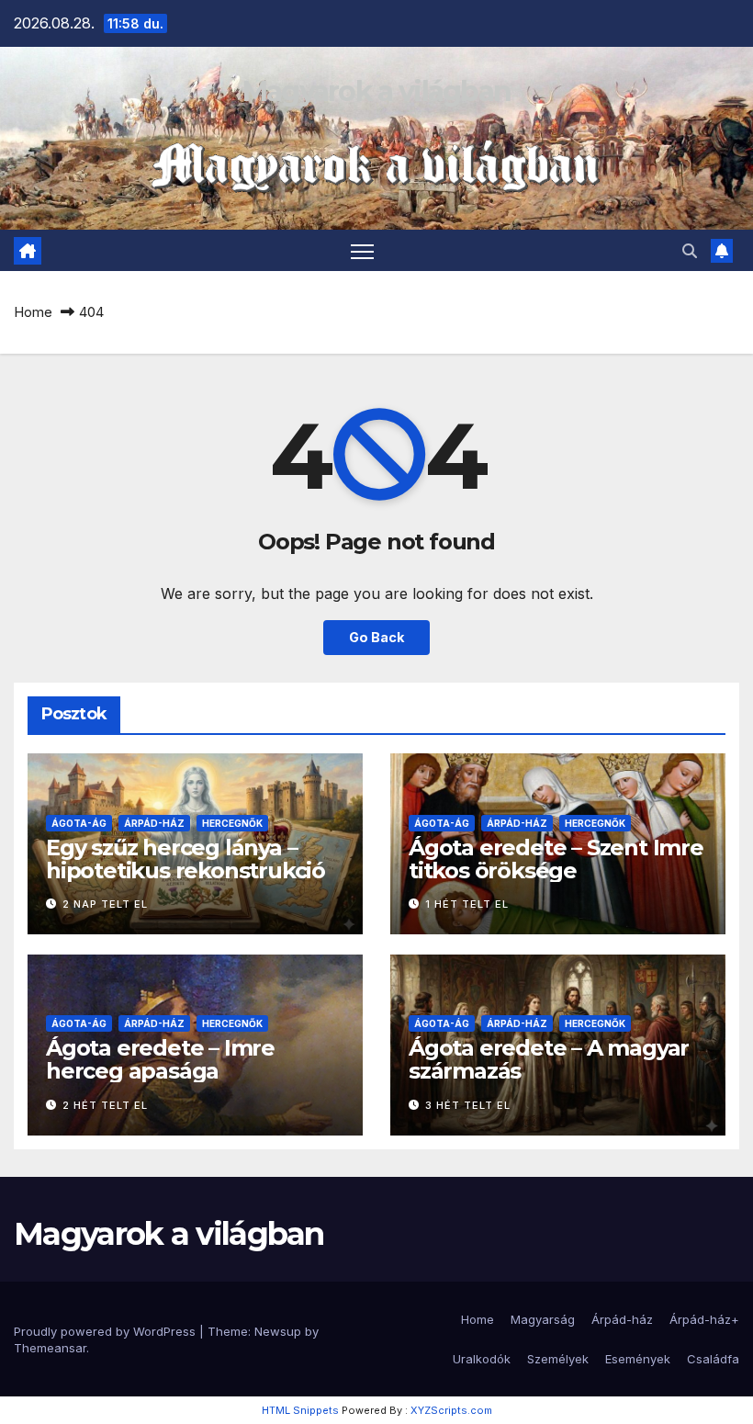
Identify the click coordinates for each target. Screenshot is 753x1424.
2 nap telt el (105, 904)
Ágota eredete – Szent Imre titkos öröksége (556, 859)
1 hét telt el (467, 904)
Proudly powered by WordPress (106, 1331)
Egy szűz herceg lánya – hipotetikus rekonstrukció (185, 859)
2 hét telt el (105, 1105)
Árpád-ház (154, 823)
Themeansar (50, 1347)
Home (33, 312)
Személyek (558, 1358)
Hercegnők (232, 823)
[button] (689, 251)
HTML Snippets (300, 1410)
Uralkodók (482, 1358)
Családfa (713, 1358)
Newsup (277, 1331)
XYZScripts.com (451, 1410)
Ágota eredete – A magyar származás (549, 1059)
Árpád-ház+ (704, 1319)
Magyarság (543, 1319)
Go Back (376, 637)
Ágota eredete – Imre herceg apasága (160, 1059)
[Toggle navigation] (362, 250)
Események (637, 1358)
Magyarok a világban (376, 91)
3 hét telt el (468, 1105)
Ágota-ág (79, 823)
